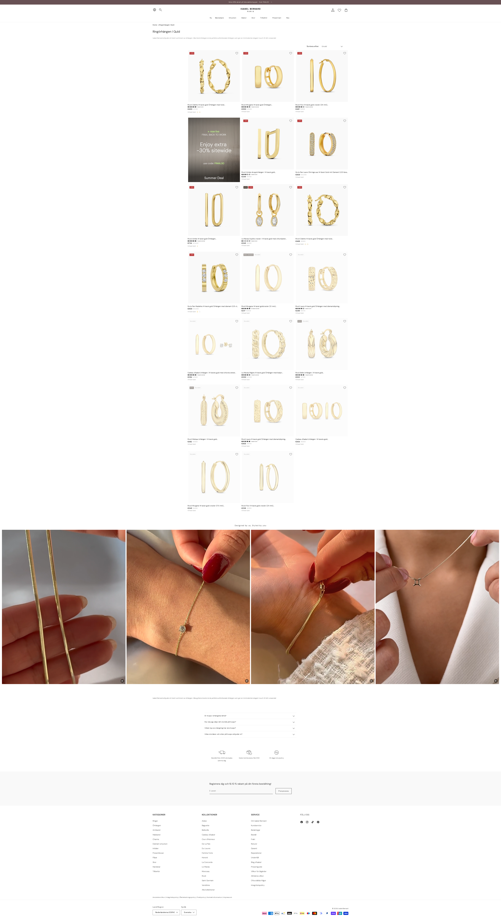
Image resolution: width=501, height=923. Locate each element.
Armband (156, 830)
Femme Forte (207, 853)
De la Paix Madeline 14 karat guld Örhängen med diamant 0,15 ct (212, 306)
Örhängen (157, 825)
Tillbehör (156, 871)
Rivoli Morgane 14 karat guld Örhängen (256, 105)
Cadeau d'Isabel (208, 835)
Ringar (155, 821)
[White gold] (200, 311)
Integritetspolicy (258, 885)
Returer (254, 844)
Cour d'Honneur (208, 839)
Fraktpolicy (201, 897)
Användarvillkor (159, 897)
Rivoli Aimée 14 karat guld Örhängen (201, 239)
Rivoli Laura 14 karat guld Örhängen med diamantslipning (317, 306)
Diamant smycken (160, 844)
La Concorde (207, 862)
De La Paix (206, 844)
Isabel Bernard (343, 908)
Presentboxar (158, 853)
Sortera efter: (313, 46)
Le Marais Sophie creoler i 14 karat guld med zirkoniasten (263, 239)
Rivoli (204, 876)
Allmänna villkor (257, 876)
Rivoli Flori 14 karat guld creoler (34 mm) (311, 105)
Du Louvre (206, 848)
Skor (154, 862)
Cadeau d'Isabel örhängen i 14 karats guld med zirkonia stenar (211, 373)
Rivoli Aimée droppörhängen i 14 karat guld (258, 172)
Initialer (156, 848)
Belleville (205, 830)
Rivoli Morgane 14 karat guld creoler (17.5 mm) (205, 506)
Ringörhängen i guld (166, 25)
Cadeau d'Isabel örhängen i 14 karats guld (311, 439)
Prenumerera (283, 791)
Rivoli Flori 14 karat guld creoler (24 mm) (257, 506)
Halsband (156, 835)
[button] (160, 10)
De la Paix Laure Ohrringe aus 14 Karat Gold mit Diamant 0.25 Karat (322, 172)
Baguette (205, 825)
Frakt (253, 839)
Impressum (227, 897)
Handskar (156, 867)
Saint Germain (207, 880)
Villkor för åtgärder (258, 871)
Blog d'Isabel (256, 862)
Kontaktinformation (214, 897)
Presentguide (256, 867)
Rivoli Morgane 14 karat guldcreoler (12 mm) (258, 306)
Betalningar (255, 830)
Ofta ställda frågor (258, 880)
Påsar (155, 857)
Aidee (204, 821)
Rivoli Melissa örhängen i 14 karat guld (202, 439)
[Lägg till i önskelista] (237, 53)
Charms (156, 839)
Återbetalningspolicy (188, 897)
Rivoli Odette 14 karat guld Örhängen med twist (206, 105)
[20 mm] (200, 112)
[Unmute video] (122, 681)
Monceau (206, 871)
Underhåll (255, 857)
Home (155, 25)
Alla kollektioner (208, 890)
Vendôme (206, 885)
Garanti (254, 848)
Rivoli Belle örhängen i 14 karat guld (309, 373)
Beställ (253, 835)
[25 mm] (197, 112)
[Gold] (197, 311)
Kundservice (256, 825)
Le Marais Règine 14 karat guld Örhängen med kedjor (261, 373)
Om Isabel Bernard (258, 821)
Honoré (205, 857)
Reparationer (256, 853)
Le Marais (206, 867)
